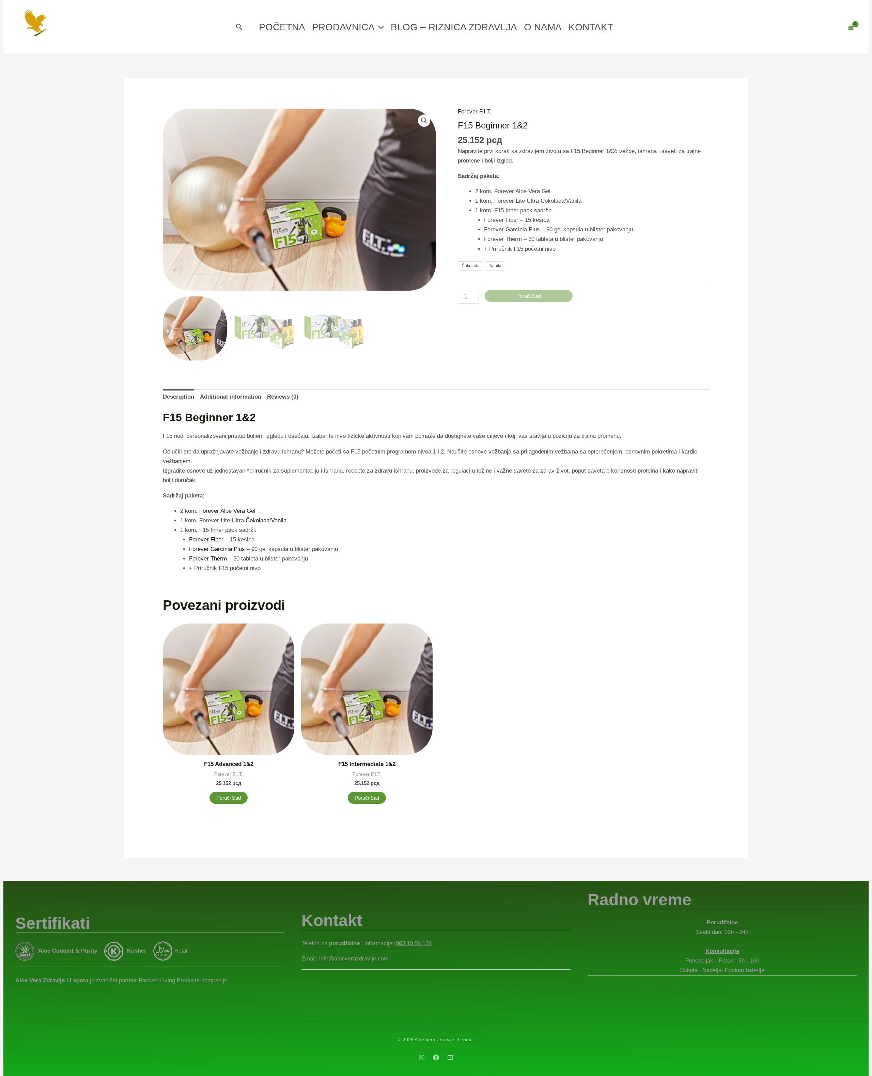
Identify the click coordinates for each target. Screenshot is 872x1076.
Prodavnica (343, 27)
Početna (282, 27)
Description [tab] (178, 397)
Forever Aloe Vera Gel (227, 511)
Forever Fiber (206, 539)
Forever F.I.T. (475, 111)
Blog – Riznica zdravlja (454, 27)
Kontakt (591, 27)
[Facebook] (436, 1058)
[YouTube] (450, 1058)
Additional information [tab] (230, 397)
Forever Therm (208, 558)
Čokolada (257, 520)
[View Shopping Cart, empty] (851, 27)
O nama (543, 27)
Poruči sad (528, 296)
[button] (239, 27)
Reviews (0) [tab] (282, 397)
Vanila (278, 520)
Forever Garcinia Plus (217, 549)
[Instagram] (422, 1058)
